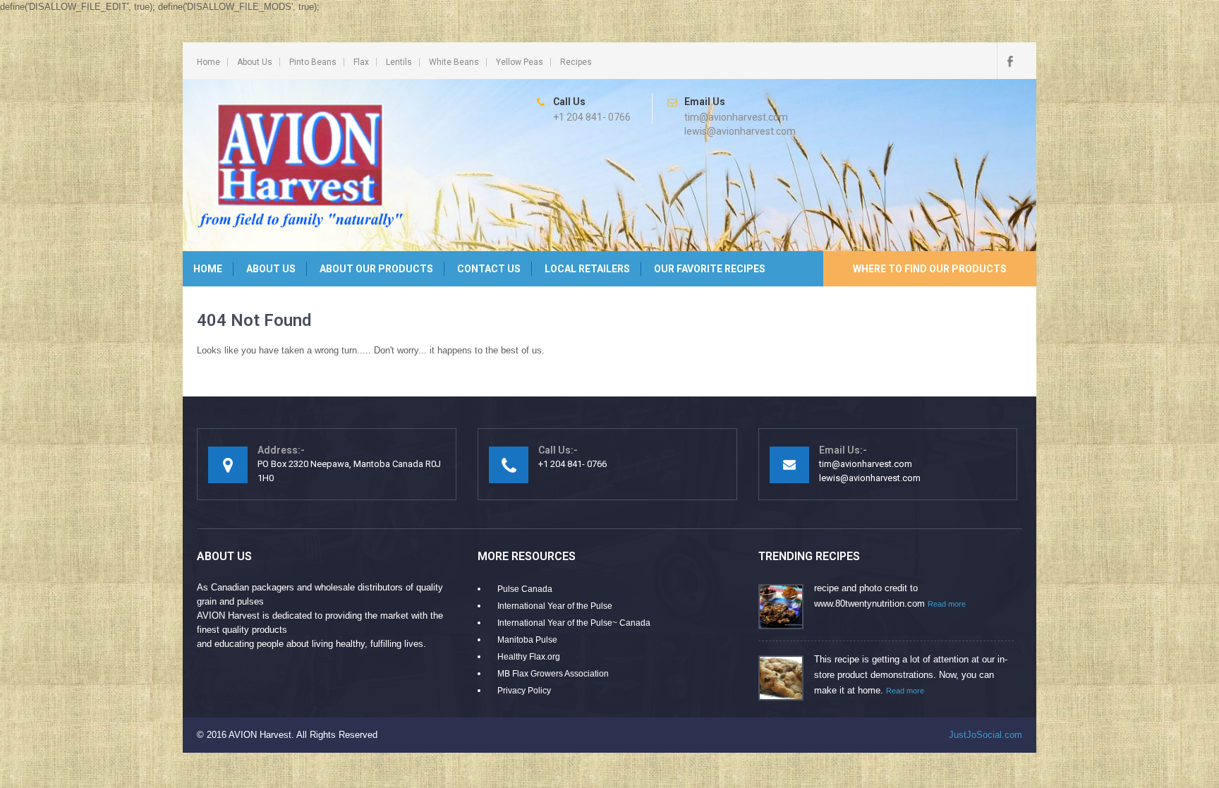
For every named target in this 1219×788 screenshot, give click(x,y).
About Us (254, 62)
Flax (361, 62)
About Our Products (376, 268)
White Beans (454, 62)
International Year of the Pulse (554, 606)
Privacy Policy (524, 691)
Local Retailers (587, 268)
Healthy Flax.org (528, 657)
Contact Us (489, 268)
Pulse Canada (524, 589)
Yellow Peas (519, 62)
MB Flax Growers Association (553, 674)
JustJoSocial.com (985, 734)
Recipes (576, 62)
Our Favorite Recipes (709, 268)
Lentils (399, 62)
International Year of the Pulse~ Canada (573, 623)
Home (208, 62)
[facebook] (1009, 60)
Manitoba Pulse (527, 640)
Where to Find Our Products (930, 268)
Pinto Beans (312, 62)
